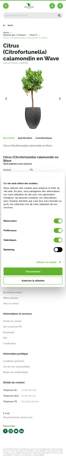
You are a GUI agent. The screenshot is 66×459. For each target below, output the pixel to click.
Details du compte (12, 321)
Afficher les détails (46, 262)
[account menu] (52, 6)
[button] (59, 15)
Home (6, 32)
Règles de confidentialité (15, 372)
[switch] (58, 230)
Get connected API (12, 326)
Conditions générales (13, 361)
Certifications (9, 343)
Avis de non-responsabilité (16, 366)
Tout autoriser (33, 271)
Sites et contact (11, 303)
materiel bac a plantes (14, 35)
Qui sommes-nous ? (13, 292)
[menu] (6, 6)
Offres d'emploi (10, 298)
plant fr (33, 35)
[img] (29, 6)
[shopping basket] (60, 6)
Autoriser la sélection (33, 280)
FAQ (5, 338)
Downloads (8, 332)
